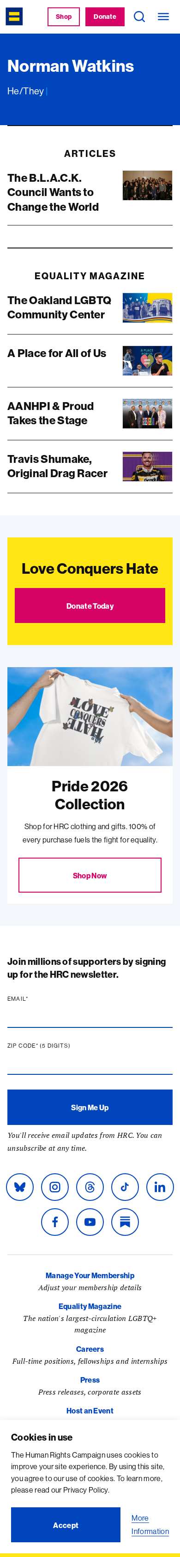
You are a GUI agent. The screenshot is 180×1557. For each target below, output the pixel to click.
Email (35, 999)
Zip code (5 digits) (56, 1046)
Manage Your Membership (90, 1275)
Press (90, 1379)
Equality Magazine (90, 1306)
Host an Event (90, 1410)
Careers (90, 1349)
